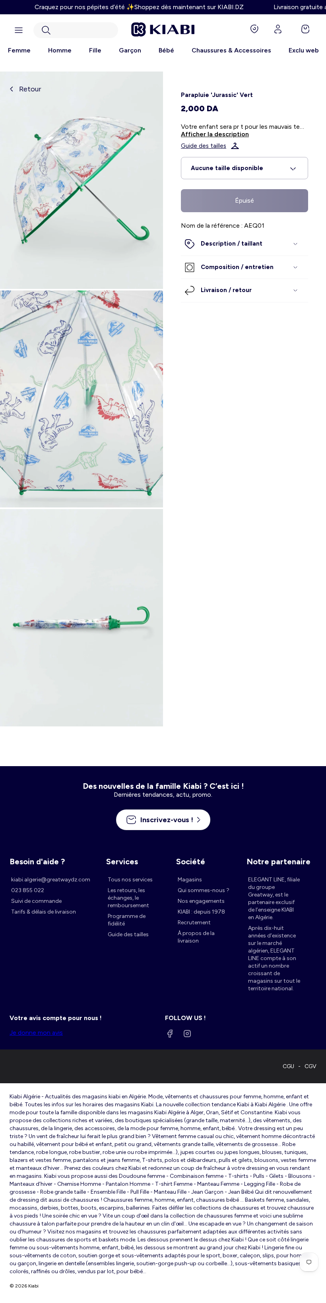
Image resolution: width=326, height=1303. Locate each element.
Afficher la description (215, 134)
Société (190, 861)
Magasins (190, 879)
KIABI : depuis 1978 (201, 911)
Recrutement (194, 922)
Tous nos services (130, 879)
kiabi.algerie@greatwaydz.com (50, 879)
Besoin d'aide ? (37, 861)
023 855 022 (27, 890)
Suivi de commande (36, 901)
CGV (310, 1066)
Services (122, 861)
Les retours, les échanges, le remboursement (128, 898)
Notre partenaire (278, 861)
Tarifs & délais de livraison (43, 911)
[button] (75, 30)
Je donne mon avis (36, 1032)
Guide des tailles (203, 145)
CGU (288, 1066)
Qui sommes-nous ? (203, 890)
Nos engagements (201, 901)
